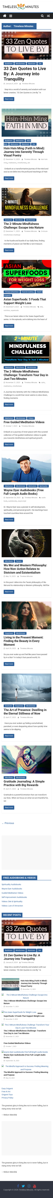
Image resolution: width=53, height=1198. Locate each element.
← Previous (8, 823)
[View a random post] (48, 16)
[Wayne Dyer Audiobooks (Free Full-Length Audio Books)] (27, 456)
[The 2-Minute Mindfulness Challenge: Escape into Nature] (27, 189)
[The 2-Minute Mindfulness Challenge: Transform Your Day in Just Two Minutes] (27, 337)
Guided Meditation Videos (12, 893)
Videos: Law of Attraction (12, 906)
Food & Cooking (28, 292)
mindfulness (21, 163)
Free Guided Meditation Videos (24, 422)
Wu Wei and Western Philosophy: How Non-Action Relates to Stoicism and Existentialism (25, 569)
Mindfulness (20, 64)
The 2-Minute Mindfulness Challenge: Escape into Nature (24, 225)
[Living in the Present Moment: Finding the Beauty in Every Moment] (27, 603)
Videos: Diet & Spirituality (12, 901)
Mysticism (31, 64)
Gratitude (8, 220)
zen (28, 163)
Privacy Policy (7, 1098)
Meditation (20, 141)
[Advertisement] (27, 852)
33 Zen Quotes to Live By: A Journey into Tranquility (25, 74)
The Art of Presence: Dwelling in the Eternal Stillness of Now (25, 711)
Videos (30, 418)
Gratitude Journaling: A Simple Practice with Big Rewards (24, 783)
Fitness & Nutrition (12, 292)
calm (43, 382)
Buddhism (9, 64)
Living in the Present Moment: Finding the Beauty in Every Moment (23, 641)
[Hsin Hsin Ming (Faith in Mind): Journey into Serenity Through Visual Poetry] (27, 110)
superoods (15, 310)
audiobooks (12, 501)
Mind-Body (19, 220)
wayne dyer (22, 501)
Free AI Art (6, 1091)
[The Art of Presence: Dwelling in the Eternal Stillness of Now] (27, 675)
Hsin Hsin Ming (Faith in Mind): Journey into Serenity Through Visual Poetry (24, 152)
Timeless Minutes (28, 84)
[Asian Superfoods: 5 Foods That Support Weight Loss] (27, 261)
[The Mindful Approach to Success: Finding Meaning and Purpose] (26, 1066)
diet (41, 307)
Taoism (18, 561)
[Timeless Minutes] (5, 16)
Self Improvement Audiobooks (14, 897)
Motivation (14, 144)
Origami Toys (7, 1094)
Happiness (9, 633)
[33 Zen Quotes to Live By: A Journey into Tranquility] (27, 33)
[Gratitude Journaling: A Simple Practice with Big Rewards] (27, 747)
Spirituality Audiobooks (11, 884)
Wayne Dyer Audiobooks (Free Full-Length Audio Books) (24, 491)
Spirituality (43, 486)
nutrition (7, 310)
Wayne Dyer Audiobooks (12, 889)
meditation (12, 163)
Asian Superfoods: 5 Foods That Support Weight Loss (25, 301)
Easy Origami (7, 1088)
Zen (40, 64)
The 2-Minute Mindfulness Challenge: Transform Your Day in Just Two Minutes (26, 375)
